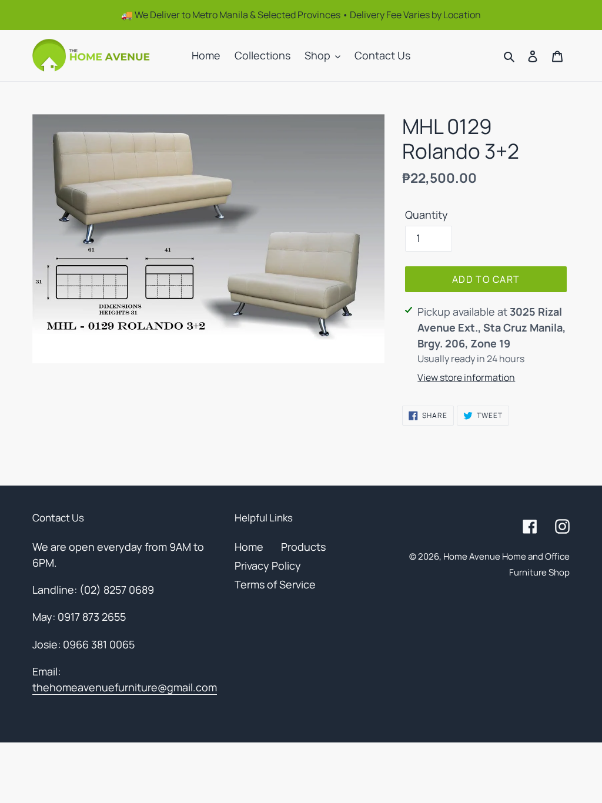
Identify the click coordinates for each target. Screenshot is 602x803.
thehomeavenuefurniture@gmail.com (124, 687)
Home (249, 547)
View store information (466, 377)
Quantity (426, 215)
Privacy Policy (268, 565)
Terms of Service (275, 584)
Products (303, 547)
